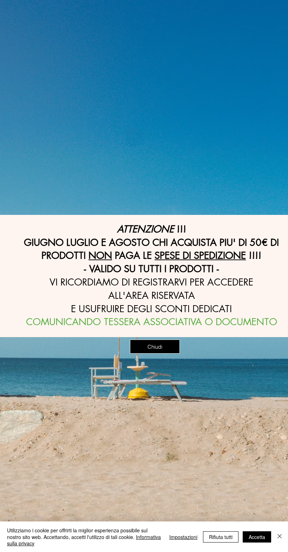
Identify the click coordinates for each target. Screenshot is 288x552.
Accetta (257, 536)
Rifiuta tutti (221, 536)
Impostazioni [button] (183, 536)
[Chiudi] (279, 536)
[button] (155, 347)
